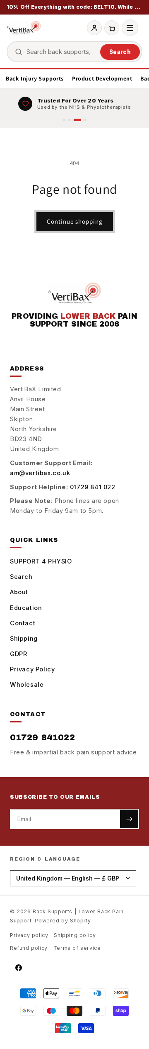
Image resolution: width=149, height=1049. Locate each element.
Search (120, 52)
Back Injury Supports (35, 78)
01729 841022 (42, 737)
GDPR (18, 653)
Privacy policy (29, 935)
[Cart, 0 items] (111, 27)
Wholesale (26, 684)
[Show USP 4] (85, 120)
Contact (22, 623)
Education (26, 607)
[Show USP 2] (69, 120)
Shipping (24, 638)
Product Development (102, 78)
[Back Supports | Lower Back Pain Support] (24, 28)
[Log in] (94, 27)
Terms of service (77, 948)
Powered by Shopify (63, 920)
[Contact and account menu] (130, 28)
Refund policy (29, 948)
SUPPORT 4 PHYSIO (41, 561)
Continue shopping (75, 221)
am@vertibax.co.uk (40, 472)
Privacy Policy (32, 669)
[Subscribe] (129, 819)
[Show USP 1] (64, 120)
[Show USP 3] (77, 120)
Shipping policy (75, 935)
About (19, 591)
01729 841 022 (92, 486)
